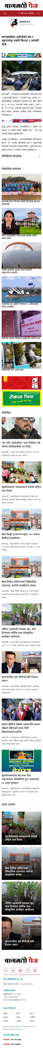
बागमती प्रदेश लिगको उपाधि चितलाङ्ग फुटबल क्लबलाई (21, 203)
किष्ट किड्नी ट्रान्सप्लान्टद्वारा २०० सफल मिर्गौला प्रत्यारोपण (21, 536)
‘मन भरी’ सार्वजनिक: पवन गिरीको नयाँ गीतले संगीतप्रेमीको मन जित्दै (21, 445)
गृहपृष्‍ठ (5, 1013)
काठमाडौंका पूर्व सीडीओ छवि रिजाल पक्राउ (20, 679)
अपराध (32, 1021)
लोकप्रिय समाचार (11, 169)
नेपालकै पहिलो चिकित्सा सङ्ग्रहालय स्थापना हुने (21, 338)
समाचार (5, 1017)
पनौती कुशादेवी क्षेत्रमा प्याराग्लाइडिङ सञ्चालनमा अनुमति (17, 271)
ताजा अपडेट (8, 805)
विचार (18, 1013)
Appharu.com (17, 1029)
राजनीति (32, 1017)
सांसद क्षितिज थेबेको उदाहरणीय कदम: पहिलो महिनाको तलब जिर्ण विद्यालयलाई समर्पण (21, 728)
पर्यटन (32, 1013)
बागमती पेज (25, 22)
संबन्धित (6, 413)
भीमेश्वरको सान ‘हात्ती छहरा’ (13, 370)
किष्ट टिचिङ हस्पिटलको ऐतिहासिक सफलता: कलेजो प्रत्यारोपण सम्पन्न (19, 584)
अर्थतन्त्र (19, 1021)
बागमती (5, 1021)
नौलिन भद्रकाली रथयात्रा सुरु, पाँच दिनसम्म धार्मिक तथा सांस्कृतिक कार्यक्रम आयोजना (19, 633)
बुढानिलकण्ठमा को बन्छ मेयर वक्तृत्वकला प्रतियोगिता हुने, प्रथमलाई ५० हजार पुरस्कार (20, 779)
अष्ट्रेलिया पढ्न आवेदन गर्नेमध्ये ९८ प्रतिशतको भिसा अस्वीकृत (20, 305)
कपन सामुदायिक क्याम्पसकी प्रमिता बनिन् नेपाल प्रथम (19, 237)
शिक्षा (18, 1017)
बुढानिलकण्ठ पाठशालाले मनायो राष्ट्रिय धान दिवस (21, 489)
